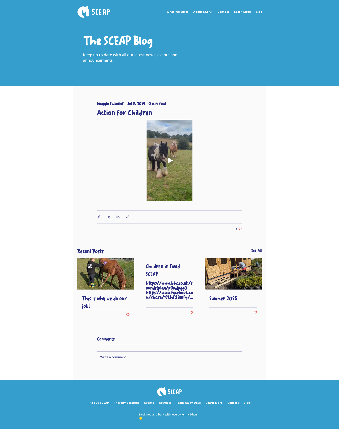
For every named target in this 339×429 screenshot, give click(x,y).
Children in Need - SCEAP (164, 270)
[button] (177, 11)
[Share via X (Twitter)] (108, 217)
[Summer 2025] (233, 274)
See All (256, 250)
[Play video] (169, 160)
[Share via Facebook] (99, 217)
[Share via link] (127, 217)
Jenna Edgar (189, 414)
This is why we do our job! (104, 302)
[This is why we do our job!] (105, 274)
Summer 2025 (223, 298)
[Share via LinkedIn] (118, 217)
